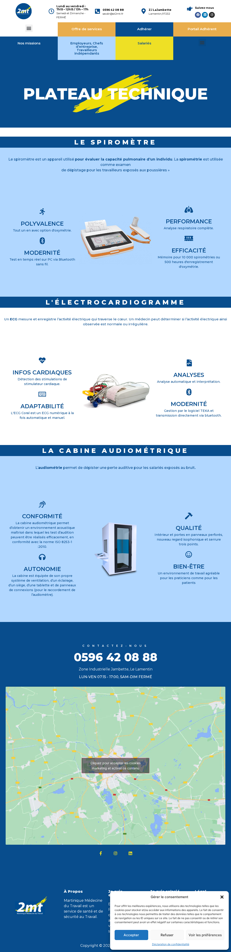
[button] (222, 897)
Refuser (167, 935)
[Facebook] (198, 15)
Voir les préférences (205, 935)
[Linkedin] (205, 15)
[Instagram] (212, 15)
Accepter (131, 935)
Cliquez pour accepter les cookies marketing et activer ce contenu (115, 765)
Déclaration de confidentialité (170, 944)
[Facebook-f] (101, 853)
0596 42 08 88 (113, 9)
